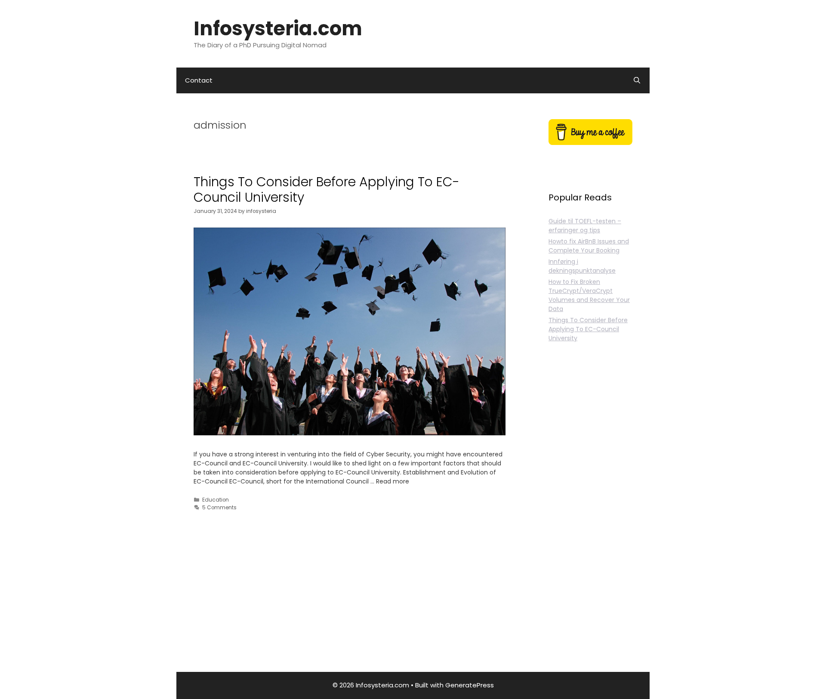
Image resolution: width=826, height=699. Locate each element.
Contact (199, 80)
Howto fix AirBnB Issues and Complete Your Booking (589, 246)
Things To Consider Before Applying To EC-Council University (326, 189)
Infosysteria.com (278, 28)
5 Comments (219, 507)
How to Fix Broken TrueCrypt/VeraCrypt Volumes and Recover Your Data (589, 295)
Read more (392, 481)
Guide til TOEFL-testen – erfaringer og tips (585, 225)
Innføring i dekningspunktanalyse (582, 266)
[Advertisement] (590, 517)
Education (215, 499)
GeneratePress (469, 685)
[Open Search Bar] (637, 80)
